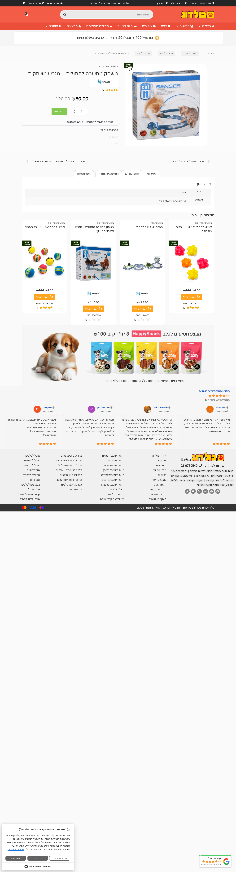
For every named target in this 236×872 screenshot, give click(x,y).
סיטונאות (161, 465)
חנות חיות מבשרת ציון (112, 465)
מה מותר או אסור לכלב (69, 480)
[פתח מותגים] (46, 26)
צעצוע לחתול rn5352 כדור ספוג (45, 227)
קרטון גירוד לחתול (30, 494)
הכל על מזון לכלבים (71, 475)
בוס (99, 66)
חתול (183, 192)
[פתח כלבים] (199, 26)
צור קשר (161, 461)
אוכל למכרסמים (31, 465)
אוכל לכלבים (32, 456)
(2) (103, 89)
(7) (184, 308)
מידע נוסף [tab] (151, 173)
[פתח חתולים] (177, 26)
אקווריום (35, 480)
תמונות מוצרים (74, 489)
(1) (37, 308)
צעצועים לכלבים (30, 485)
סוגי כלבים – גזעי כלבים (68, 461)
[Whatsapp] (205, 491)
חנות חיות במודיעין (113, 470)
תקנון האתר (159, 485)
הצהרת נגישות (158, 494)
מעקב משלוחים (157, 499)
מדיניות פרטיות (157, 489)
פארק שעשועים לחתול (149, 227)
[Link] (187, 491)
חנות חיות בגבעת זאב (112, 475)
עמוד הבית (209, 53)
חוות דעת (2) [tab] (132, 173)
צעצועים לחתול (143, 53)
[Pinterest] (211, 491)
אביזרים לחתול (166, 53)
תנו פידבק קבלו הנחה (112, 499)
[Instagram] (199, 491)
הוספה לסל (59, 111)
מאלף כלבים (117, 489)
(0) (135, 320)
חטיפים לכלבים (31, 475)
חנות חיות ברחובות (114, 461)
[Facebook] (217, 491)
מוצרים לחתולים (190, 53)
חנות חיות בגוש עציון (112, 485)
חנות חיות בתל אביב (113, 480)
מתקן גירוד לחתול (30, 499)
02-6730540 (188, 465)
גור (184, 201)
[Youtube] (193, 491)
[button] (27, 14)
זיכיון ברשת (159, 470)
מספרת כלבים (116, 494)
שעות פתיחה (159, 480)
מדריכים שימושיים (71, 456)
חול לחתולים (33, 489)
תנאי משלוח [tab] (84, 173)
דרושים (162, 475)
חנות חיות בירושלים (113, 456)
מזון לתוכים (33, 470)
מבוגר (175, 201)
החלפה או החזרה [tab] (109, 173)
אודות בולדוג (159, 456)
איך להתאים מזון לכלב (69, 465)
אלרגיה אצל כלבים (71, 485)
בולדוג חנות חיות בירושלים (214, 391)
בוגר (180, 201)
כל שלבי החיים (165, 201)
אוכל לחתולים (32, 461)
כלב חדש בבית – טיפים (69, 470)
